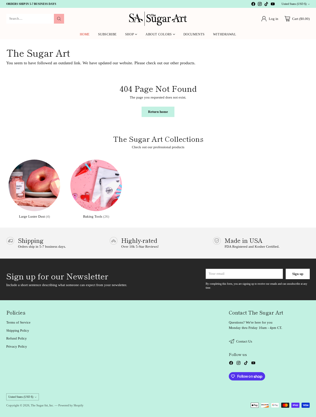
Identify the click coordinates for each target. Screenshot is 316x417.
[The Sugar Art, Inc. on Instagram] (259, 5)
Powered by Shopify (71, 405)
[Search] (59, 19)
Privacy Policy (16, 346)
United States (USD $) (294, 4)
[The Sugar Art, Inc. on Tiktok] (266, 5)
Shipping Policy (17, 330)
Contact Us (244, 341)
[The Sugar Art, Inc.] (158, 19)
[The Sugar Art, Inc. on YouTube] (272, 5)
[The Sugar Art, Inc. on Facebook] (253, 5)
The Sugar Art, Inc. (42, 405)
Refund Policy (16, 338)
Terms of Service (18, 322)
